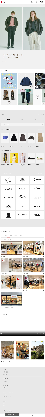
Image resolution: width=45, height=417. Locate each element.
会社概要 (4, 387)
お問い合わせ (5, 374)
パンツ (37, 145)
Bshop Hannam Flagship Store (8, 410)
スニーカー (29, 165)
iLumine (4, 405)
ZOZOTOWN (5, 403)
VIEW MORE (39, 129)
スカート (20, 145)
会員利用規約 (5, 381)
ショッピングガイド (6, 371)
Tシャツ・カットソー (13, 165)
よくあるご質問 (5, 372)
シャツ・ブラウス (13, 145)
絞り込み (42, 114)
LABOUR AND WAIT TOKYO (7, 411)
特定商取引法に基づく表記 (7, 396)
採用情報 (4, 389)
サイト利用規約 (5, 394)
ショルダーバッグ (4, 145)
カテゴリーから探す (6, 124)
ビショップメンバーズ (6, 380)
